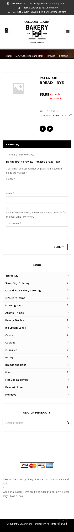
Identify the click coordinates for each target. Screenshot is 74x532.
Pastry (9, 357)
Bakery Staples (14, 320)
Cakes (9, 335)
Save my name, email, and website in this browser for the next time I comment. (36, 214)
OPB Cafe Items (15, 298)
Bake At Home (14, 387)
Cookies (10, 342)
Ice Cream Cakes (15, 327)
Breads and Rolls (15, 364)
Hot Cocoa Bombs (16, 379)
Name (10, 178)
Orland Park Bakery (35, 523)
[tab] (37, 144)
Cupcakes (11, 350)
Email (10, 193)
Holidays (10, 394)
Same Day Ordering (17, 283)
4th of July (11, 275)
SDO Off (66, 115)
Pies (7, 372)
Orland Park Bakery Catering (23, 290)
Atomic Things (14, 312)
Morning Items (14, 305)
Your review (13, 223)
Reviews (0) (12, 144)
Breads (57, 115)
